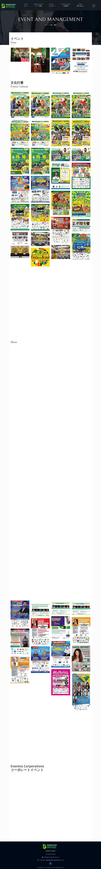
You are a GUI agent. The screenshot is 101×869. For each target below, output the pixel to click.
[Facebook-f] (94, 6)
